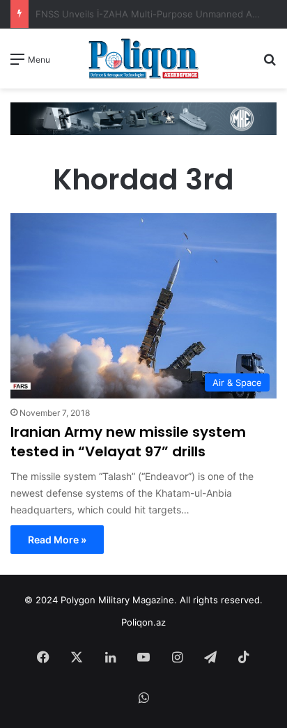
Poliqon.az (143, 622)
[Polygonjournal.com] (143, 58)
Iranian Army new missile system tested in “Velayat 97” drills (128, 441)
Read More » (57, 539)
